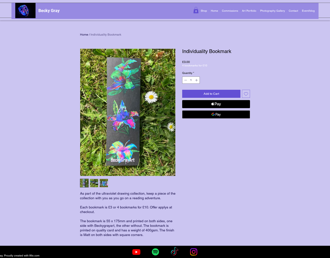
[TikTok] (174, 252)
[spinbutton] (191, 80)
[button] (196, 10)
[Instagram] (193, 252)
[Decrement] (185, 80)
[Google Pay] (216, 114)
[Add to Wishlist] (246, 94)
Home (84, 34)
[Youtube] (136, 252)
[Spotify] (155, 252)
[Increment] (196, 80)
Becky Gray (49, 10)
